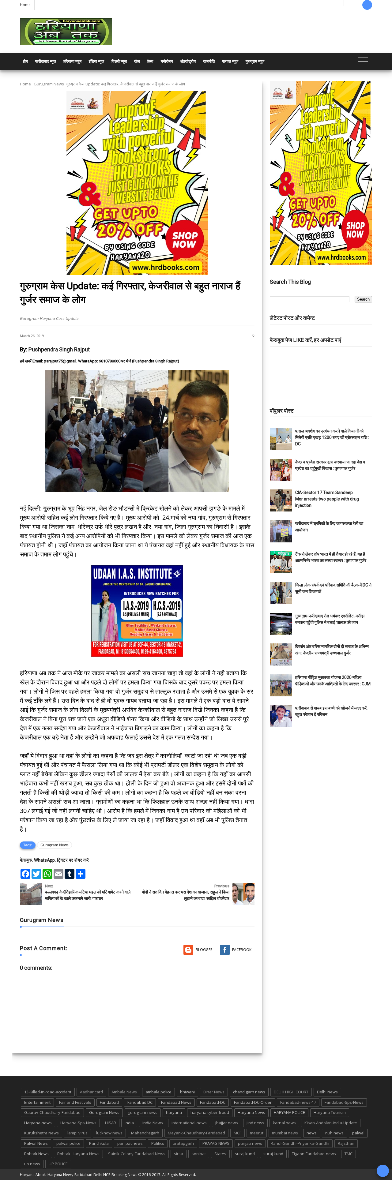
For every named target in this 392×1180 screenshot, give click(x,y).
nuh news (334, 1133)
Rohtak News (36, 1153)
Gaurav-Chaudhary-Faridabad (52, 1112)
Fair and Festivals (75, 1102)
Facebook (241, 949)
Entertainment (37, 1102)
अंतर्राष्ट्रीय (188, 61)
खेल (137, 61)
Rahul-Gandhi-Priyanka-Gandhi (300, 1143)
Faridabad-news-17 (298, 1102)
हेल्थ (150, 61)
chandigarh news (249, 1092)
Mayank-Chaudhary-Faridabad (196, 1133)
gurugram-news (142, 1112)
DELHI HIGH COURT (291, 1092)
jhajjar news (226, 1123)
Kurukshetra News (41, 1133)
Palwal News (36, 1143)
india (129, 1123)
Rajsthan (346, 1143)
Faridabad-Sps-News (344, 1102)
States (220, 1153)
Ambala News (124, 1092)
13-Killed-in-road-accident (47, 1092)
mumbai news (285, 1133)
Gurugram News (49, 84)
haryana (174, 1112)
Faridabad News (176, 1102)
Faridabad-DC (212, 1102)
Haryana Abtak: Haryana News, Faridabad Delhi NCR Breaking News (78, 1174)
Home (25, 4)
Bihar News (213, 1092)
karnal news (284, 1123)
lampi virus (77, 1133)
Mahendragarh (145, 1133)
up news (32, 1164)
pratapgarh (183, 1143)
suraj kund (245, 1153)
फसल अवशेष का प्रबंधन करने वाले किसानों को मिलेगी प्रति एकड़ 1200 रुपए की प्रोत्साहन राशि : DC (332, 437)
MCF (237, 1133)
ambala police (158, 1092)
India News (152, 1123)
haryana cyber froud (209, 1112)
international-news (189, 1123)
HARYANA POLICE (289, 1112)
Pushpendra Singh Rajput (59, 349)
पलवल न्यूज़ (230, 61)
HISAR (110, 1123)
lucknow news (109, 1133)
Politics (157, 1143)
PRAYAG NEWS (215, 1143)
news (312, 1133)
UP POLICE (58, 1164)
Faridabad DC (140, 1102)
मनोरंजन (167, 61)
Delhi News (327, 1092)
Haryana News (251, 1112)
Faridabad (109, 1102)
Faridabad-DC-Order (253, 1102)
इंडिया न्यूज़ (96, 61)
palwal (358, 1133)
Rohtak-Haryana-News (78, 1153)
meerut (256, 1133)
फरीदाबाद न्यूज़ (45, 61)
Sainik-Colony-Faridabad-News (136, 1153)
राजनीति (209, 61)
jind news (255, 1123)
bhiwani (187, 1092)
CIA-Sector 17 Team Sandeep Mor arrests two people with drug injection (327, 499)
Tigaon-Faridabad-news (314, 1153)
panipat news (130, 1143)
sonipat (199, 1153)
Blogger (204, 949)
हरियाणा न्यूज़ (72, 61)
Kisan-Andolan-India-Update (330, 1123)
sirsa (178, 1153)
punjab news (250, 1143)
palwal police (68, 1143)
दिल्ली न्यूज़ (119, 61)
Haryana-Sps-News (78, 1123)
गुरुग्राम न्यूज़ (255, 61)
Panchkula (99, 1143)
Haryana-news (38, 1123)
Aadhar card (91, 1092)
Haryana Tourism (330, 1112)
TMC (348, 1153)
